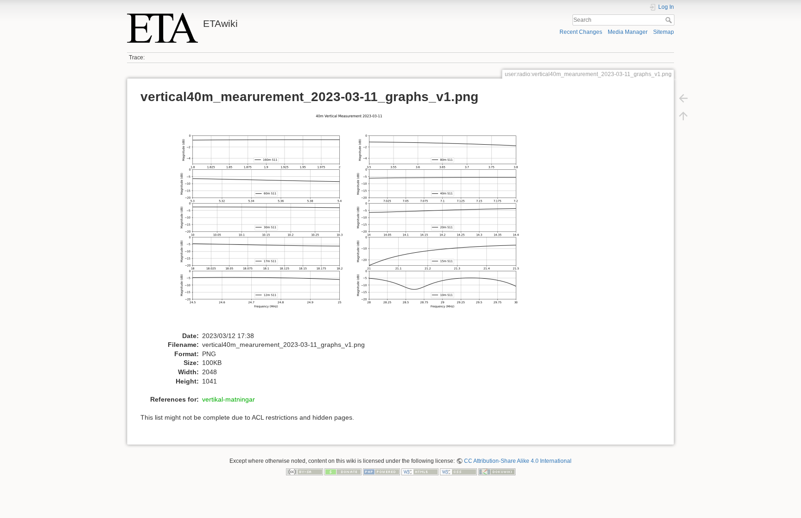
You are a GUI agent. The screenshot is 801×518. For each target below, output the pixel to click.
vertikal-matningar (228, 399)
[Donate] (343, 471)
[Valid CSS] (458, 471)
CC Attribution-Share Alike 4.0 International (518, 461)
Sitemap (663, 32)
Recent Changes (580, 32)
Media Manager (628, 32)
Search (669, 20)
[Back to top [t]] (683, 116)
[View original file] (353, 220)
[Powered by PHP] (381, 471)
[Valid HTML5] (420, 471)
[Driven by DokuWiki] (496, 471)
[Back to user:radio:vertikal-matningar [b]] (683, 98)
